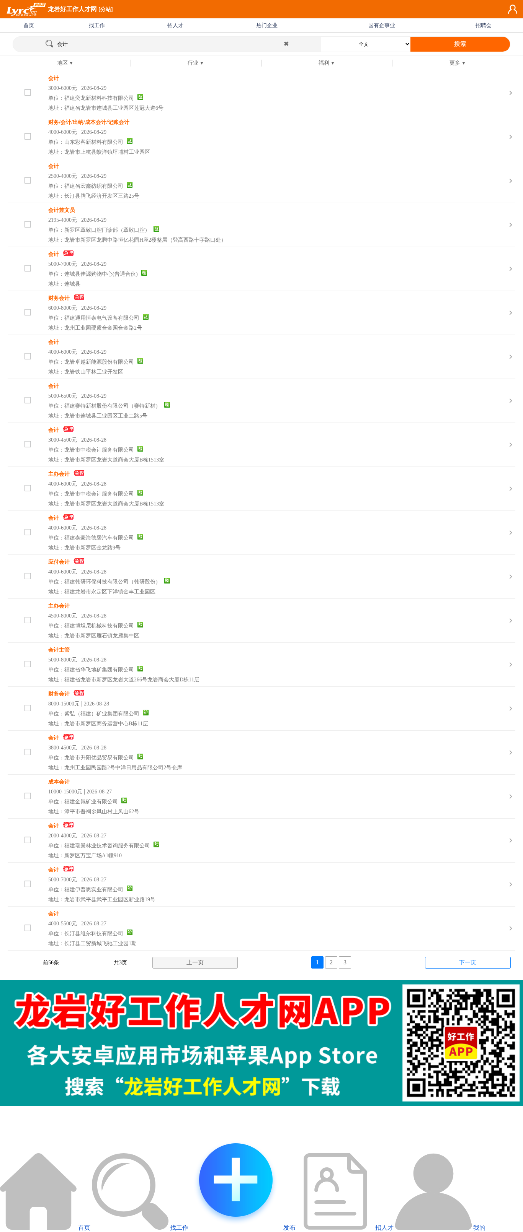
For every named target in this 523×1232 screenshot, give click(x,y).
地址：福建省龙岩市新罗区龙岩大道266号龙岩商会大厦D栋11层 (123, 680)
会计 (53, 78)
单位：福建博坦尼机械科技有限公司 (91, 626)
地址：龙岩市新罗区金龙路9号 (84, 548)
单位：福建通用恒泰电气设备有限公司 (93, 318)
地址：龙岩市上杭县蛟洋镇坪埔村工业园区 (99, 152)
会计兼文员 (61, 210)
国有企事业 (381, 25)
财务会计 (59, 298)
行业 (193, 63)
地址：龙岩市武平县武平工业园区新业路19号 (101, 899)
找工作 (97, 25)
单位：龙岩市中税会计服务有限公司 (91, 450)
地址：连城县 (64, 284)
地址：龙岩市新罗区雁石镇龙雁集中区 (93, 636)
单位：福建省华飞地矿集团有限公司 (91, 670)
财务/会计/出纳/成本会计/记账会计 (88, 122)
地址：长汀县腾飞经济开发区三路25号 (93, 196)
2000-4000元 (62, 836)
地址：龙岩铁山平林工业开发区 (85, 372)
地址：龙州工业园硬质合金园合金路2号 (95, 328)
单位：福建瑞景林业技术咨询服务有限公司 (99, 845)
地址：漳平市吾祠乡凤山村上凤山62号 (93, 811)
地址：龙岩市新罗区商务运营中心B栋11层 (98, 724)
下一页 (467, 962)
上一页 (195, 962)
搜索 (460, 44)
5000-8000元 (62, 660)
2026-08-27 (99, 792)
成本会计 (59, 782)
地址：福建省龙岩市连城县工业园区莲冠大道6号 (105, 108)
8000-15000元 (64, 704)
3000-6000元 (62, 88)
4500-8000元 (62, 616)
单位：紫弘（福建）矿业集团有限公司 (93, 714)
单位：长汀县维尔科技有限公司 (85, 933)
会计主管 (59, 650)
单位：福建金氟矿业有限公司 (83, 802)
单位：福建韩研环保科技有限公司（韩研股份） (104, 582)
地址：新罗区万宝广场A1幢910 (85, 855)
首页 (28, 25)
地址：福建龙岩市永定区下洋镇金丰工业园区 (101, 592)
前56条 (51, 962)
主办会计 (59, 474)
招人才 (175, 25)
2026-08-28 (93, 440)
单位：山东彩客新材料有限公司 (85, 142)
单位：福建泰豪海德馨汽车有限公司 (91, 538)
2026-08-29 (93, 88)
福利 (324, 63)
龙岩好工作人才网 (72, 9)
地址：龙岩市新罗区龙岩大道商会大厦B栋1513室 (106, 460)
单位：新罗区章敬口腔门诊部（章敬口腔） (99, 230)
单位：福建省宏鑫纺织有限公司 (85, 186)
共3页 (120, 962)
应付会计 (59, 562)
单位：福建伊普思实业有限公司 (85, 889)
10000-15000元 (65, 792)
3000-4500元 (62, 440)
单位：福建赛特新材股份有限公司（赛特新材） (104, 406)
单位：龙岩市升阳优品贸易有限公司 (91, 758)
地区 (62, 63)
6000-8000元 (62, 308)
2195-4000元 (62, 220)
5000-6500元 (62, 396)
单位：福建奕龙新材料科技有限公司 (91, 98)
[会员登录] (512, 9)
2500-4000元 (62, 176)
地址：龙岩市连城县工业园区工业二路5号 (97, 416)
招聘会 (484, 25)
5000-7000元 (62, 264)
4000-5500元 (62, 923)
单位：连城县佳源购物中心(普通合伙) (93, 274)
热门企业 (267, 25)
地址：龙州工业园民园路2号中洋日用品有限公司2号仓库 (115, 767)
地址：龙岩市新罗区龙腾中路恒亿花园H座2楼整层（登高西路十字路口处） (137, 240)
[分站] (105, 9)
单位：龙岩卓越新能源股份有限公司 (91, 362)
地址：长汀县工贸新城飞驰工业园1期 (92, 943)
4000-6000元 (62, 132)
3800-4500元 (62, 748)
